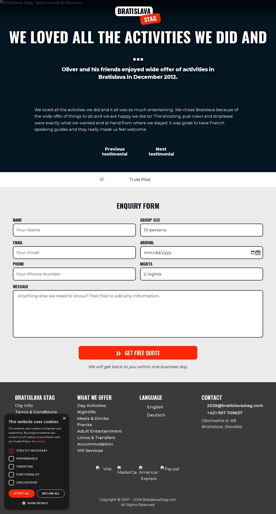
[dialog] (36, 462)
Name (17, 220)
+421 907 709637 (224, 412)
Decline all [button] (51, 493)
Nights (146, 264)
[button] (37, 502)
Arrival (147, 242)
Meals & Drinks (93, 418)
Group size (150, 220)
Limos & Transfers (96, 437)
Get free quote (138, 353)
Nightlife (86, 412)
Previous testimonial (114, 152)
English (154, 407)
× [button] (64, 418)
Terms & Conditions (36, 412)
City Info (24, 405)
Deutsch (155, 415)
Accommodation (95, 444)
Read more (38, 441)
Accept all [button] (22, 493)
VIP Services (90, 450)
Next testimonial (161, 152)
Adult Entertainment (99, 431)
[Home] (138, 22)
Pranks (84, 424)
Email (18, 242)
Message (20, 286)
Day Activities (91, 405)
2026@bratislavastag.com (234, 405)
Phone (18, 264)
